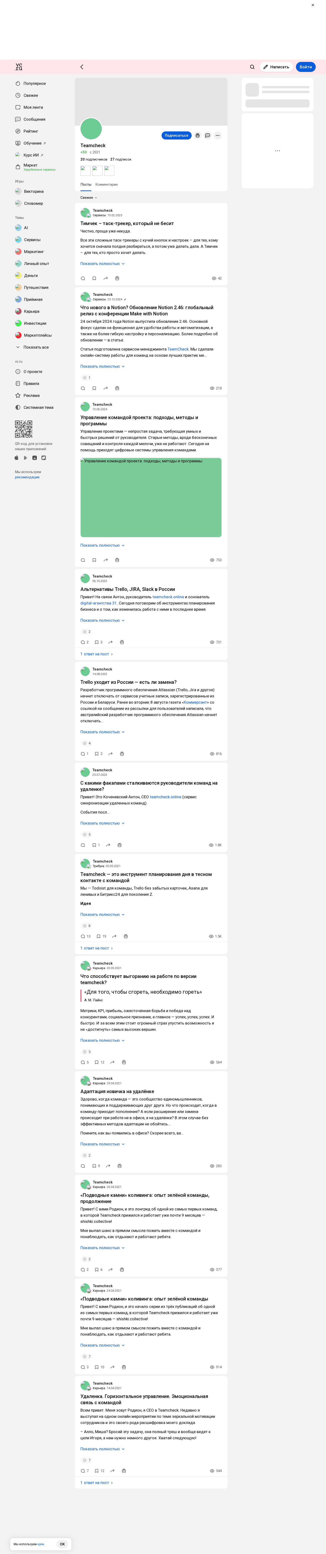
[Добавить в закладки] (94, 278)
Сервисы (99, 215)
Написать (279, 67)
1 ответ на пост (94, 654)
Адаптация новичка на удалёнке (117, 1091)
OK (62, 1544)
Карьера (99, 968)
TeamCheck (178, 349)
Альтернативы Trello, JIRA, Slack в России (127, 589)
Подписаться (176, 135)
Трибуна (98, 866)
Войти (306, 67)
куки (40, 1544)
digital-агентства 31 (98, 603)
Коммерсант (195, 702)
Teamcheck (103, 210)
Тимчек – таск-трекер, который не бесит (127, 223)
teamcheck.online (168, 596)
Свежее (86, 197)
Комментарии (106, 184)
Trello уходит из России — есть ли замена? (128, 682)
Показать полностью (100, 263)
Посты (85, 184)
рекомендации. (27, 477)
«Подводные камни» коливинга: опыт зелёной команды (144, 1299)
